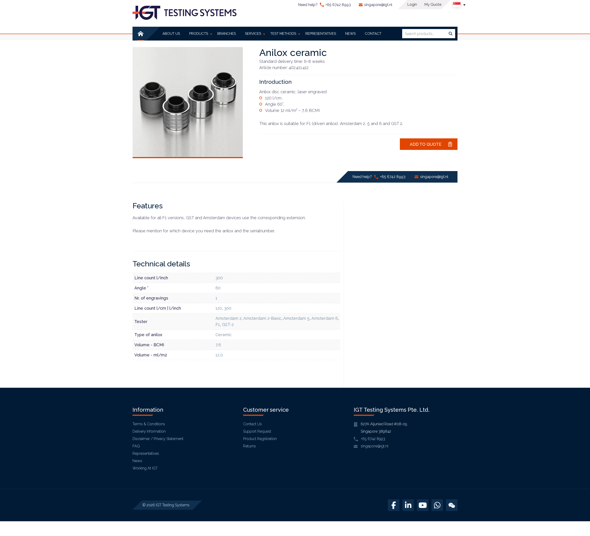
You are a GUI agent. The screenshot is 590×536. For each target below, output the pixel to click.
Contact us (252, 424)
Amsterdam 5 (296, 318)
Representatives (146, 453)
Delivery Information (149, 431)
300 (219, 277)
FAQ (136, 446)
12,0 (219, 354)
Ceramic (223, 334)
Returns (249, 446)
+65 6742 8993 (338, 5)
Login (412, 4)
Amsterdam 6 (324, 318)
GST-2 (228, 324)
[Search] (450, 34)
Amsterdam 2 (228, 318)
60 (218, 287)
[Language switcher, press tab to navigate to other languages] (459, 4)
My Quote (432, 4)
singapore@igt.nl (378, 5)
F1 (217, 324)
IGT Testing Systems (172, 505)
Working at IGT (145, 468)
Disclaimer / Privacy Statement (158, 439)
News (137, 461)
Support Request (257, 431)
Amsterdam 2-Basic (262, 318)
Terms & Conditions (149, 424)
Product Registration (260, 439)
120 (218, 308)
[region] (60, 502)
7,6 (218, 344)
